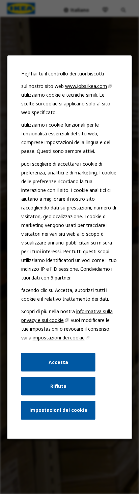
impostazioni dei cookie (59, 337)
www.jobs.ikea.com (86, 86)
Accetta (58, 362)
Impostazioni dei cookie (58, 410)
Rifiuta (58, 386)
